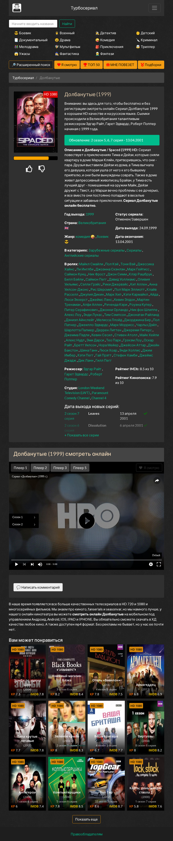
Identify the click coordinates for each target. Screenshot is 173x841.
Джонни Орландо (114, 310)
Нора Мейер (108, 345)
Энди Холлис (130, 350)
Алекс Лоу (73, 315)
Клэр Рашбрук (141, 274)
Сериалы (134, 250)
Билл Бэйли (74, 279)
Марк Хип (114, 294)
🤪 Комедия (105, 40)
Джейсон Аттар (134, 345)
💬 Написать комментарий (38, 587)
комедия (83, 236)
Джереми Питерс (138, 330)
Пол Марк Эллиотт (129, 289)
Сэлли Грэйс (90, 284)
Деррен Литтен (109, 330)
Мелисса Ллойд (109, 320)
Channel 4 (98, 398)
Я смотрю (150, 468)
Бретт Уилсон (85, 345)
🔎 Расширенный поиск (31, 65)
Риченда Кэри (116, 304)
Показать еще (86, 819)
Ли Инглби (85, 269)
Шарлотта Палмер (79, 330)
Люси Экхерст (76, 299)
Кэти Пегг (85, 355)
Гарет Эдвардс (76, 374)
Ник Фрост (97, 274)
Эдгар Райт (92, 369)
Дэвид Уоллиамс (122, 279)
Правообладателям (86, 834)
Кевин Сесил (102, 335)
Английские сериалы (81, 255)
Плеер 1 (20, 468)
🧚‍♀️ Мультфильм (67, 47)
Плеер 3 (60, 468)
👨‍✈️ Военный (65, 33)
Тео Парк (114, 340)
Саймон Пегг (96, 279)
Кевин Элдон (125, 299)
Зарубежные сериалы (107, 250)
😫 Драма (62, 40)
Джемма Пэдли (77, 335)
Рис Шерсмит (102, 289)
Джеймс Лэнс (101, 299)
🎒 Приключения (109, 47)
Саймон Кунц (75, 274)
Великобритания (92, 223)
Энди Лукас (93, 315)
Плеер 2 (40, 468)
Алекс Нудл (75, 340)
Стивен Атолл (126, 335)
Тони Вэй (128, 264)
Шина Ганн (89, 350)
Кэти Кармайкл (136, 294)
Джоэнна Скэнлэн (111, 269)
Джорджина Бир (138, 320)
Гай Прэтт (104, 355)
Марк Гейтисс (138, 269)
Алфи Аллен (93, 304)
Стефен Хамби (126, 355)
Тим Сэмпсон (115, 315)
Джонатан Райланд (143, 315)
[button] (81, 435)
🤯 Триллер (145, 47)
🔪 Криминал (146, 40)
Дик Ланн (86, 360)
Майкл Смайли (91, 264)
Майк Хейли (149, 335)
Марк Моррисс (122, 325)
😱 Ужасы (22, 54)
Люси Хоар (108, 350)
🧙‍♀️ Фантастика (67, 54)
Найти (67, 24)
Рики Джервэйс (116, 284)
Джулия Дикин (92, 294)
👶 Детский (145, 33)
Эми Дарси (95, 340)
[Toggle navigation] (154, 8)
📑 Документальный (28, 40)
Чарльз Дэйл (146, 325)
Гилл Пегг (104, 360)
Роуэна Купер (140, 304)
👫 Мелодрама (26, 47)
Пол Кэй (112, 264)
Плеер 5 (79, 468)
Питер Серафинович (81, 310)
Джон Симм (117, 274)
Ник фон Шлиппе (144, 310)
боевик (103, 236)
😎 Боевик (22, 33)
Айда (154, 294)
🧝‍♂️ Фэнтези (104, 54)
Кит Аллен (139, 284)
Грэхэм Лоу (132, 340)
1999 (90, 214)
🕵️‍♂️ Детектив (105, 33)
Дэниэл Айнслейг (80, 320)
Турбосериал (84, 7)
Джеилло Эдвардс (93, 325)
